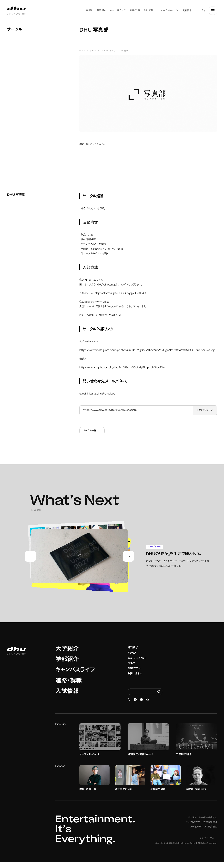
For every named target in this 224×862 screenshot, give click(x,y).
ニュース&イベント (137, 658)
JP (201, 10)
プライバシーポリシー (208, 838)
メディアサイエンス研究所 (203, 827)
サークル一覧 (89, 431)
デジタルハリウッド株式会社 (202, 818)
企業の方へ (134, 668)
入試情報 (67, 692)
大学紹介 (67, 649)
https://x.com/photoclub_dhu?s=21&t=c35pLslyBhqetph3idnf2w (122, 367)
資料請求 (133, 647)
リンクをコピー (204, 410)
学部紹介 (67, 660)
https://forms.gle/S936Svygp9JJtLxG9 (120, 293)
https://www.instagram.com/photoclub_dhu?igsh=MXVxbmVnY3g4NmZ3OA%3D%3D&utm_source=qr (147, 350)
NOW (131, 663)
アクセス (132, 653)
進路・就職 (68, 681)
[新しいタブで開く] (129, 699)
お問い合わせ (135, 673)
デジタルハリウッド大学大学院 (201, 822)
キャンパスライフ (75, 670)
